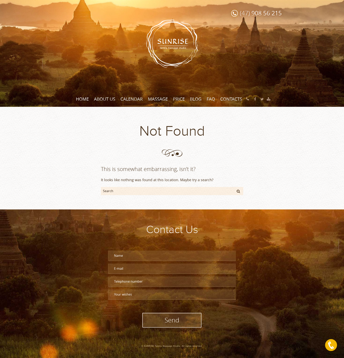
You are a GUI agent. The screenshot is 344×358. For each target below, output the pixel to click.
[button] (238, 191)
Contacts (231, 99)
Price (179, 99)
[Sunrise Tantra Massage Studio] (172, 43)
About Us (104, 99)
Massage (158, 99)
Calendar (131, 99)
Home (82, 99)
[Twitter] (262, 99)
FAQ (211, 99)
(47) (261, 13)
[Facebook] (255, 99)
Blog (195, 99)
